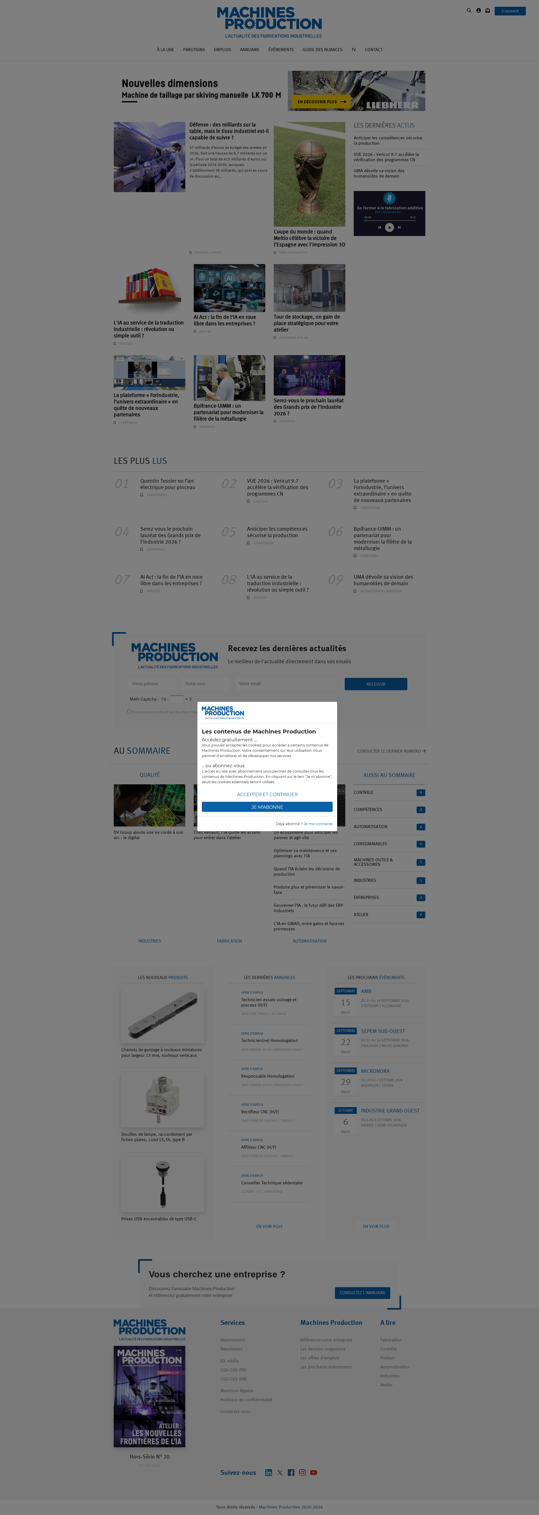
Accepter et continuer (267, 794)
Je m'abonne (267, 807)
